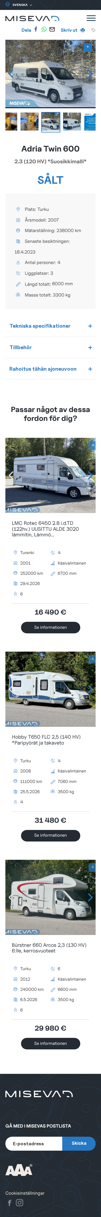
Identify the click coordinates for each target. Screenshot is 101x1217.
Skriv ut (69, 30)
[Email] (52, 29)
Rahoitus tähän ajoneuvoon (42, 369)
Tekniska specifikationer (40, 326)
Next (90, 74)
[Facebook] (36, 29)
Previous (11, 74)
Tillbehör (20, 347)
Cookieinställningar (25, 1193)
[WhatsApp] (44, 29)
